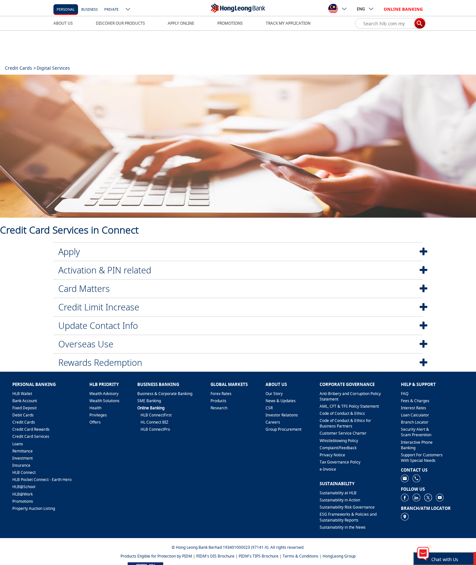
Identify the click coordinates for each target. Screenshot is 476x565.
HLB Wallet (22, 393)
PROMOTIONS (230, 23)
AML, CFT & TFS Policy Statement (349, 406)
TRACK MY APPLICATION (288, 23)
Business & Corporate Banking (164, 393)
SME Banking (149, 400)
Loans (17, 444)
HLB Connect (24, 472)
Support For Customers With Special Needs (422, 457)
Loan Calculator (415, 415)
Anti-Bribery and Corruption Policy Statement (350, 396)
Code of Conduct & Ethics (342, 413)
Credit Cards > (20, 68)
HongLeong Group (339, 556)
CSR (269, 408)
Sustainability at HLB (338, 493)
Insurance (21, 465)
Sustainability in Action (340, 500)
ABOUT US (63, 23)
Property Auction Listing (33, 508)
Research (218, 408)
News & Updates (281, 400)
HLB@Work (22, 494)
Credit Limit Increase (98, 307)
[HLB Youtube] (440, 497)
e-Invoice (328, 469)
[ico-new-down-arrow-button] (128, 10)
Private (111, 9)
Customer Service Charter (343, 433)
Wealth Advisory (104, 393)
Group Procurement (283, 429)
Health (95, 408)
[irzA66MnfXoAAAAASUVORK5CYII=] (416, 477)
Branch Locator (414, 422)
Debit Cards (23, 415)
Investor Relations (282, 415)
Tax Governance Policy (340, 462)
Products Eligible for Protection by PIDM (156, 556)
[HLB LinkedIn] (416, 497)
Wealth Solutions (104, 400)
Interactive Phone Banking (417, 445)
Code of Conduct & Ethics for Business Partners (345, 423)
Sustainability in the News (343, 527)
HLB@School (23, 486)
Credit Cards (23, 422)
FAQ (404, 393)
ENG (361, 9)
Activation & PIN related (104, 270)
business (89, 9)
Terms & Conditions (300, 556)
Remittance (22, 451)
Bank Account (24, 400)
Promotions (22, 501)
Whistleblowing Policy (339, 440)
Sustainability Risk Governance (347, 507)
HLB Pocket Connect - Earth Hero (42, 479)
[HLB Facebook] (405, 497)
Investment (22, 458)
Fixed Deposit (24, 408)
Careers (273, 422)
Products (218, 400)
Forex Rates (221, 393)
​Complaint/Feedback (338, 448)
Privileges (98, 415)
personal (66, 9)
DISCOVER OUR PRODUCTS (120, 23)
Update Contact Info (98, 325)
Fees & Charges (415, 400)
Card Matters (84, 288)
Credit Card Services (30, 436)
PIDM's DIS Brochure (215, 556)
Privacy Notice (332, 455)
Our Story (274, 393)
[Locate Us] (405, 516)
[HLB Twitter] (428, 497)
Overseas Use (85, 344)
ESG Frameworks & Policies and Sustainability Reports (348, 517)
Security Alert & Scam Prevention (416, 432)
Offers (95, 422)
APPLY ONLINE (181, 23)
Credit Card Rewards (31, 429)
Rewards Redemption (100, 362)
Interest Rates (413, 408)
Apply (69, 252)
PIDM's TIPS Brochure (258, 556)
